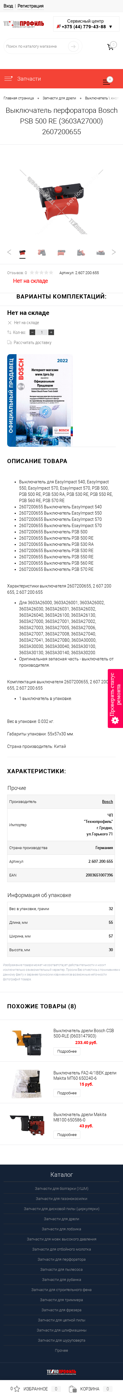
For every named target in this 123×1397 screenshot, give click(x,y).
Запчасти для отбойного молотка (61, 1249)
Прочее (61, 1350)
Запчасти (28, 79)
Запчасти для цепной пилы (61, 1320)
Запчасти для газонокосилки (61, 1198)
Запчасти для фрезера (61, 1310)
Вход (8, 6)
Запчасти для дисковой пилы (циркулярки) (61, 1209)
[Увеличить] (61, 201)
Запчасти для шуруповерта (61, 1340)
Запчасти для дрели (61, 1219)
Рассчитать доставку (32, 342)
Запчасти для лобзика (61, 1229)
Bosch (107, 801)
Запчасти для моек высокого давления (61, 1239)
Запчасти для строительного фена (61, 1289)
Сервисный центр (87, 23)
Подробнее (67, 1051)
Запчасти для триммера (61, 1300)
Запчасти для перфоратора (62, 1259)
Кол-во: (19, 332)
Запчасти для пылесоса (61, 1269)
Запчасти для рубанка (61, 1279)
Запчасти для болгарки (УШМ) (61, 1188)
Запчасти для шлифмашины (62, 1330)
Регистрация (31, 6)
